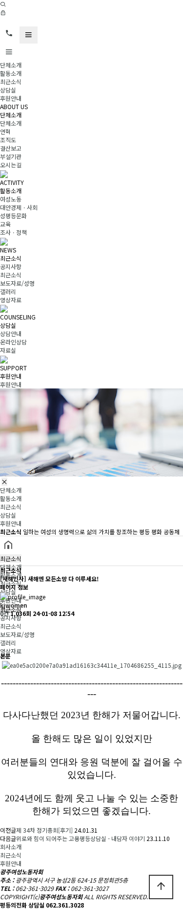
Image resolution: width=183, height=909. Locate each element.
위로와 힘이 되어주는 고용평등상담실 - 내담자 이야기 (80, 838)
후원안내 (10, 98)
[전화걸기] (9, 33)
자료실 (8, 350)
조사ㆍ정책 (13, 232)
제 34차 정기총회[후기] (44, 830)
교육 (5, 224)
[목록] (5, 626)
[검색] (3, 4)
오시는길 (10, 164)
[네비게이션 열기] (29, 35)
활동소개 (10, 73)
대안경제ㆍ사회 (19, 207)
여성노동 (10, 199)
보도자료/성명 (17, 283)
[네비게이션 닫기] (4, 481)
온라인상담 (13, 342)
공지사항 (10, 266)
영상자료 (10, 299)
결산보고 (10, 148)
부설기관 (10, 156)
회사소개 (10, 846)
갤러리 (8, 291)
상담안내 (10, 333)
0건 (4, 613)
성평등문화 (13, 215)
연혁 (5, 131)
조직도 (8, 140)
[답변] (5, 643)
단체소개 (10, 65)
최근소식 (10, 81)
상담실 (8, 90)
